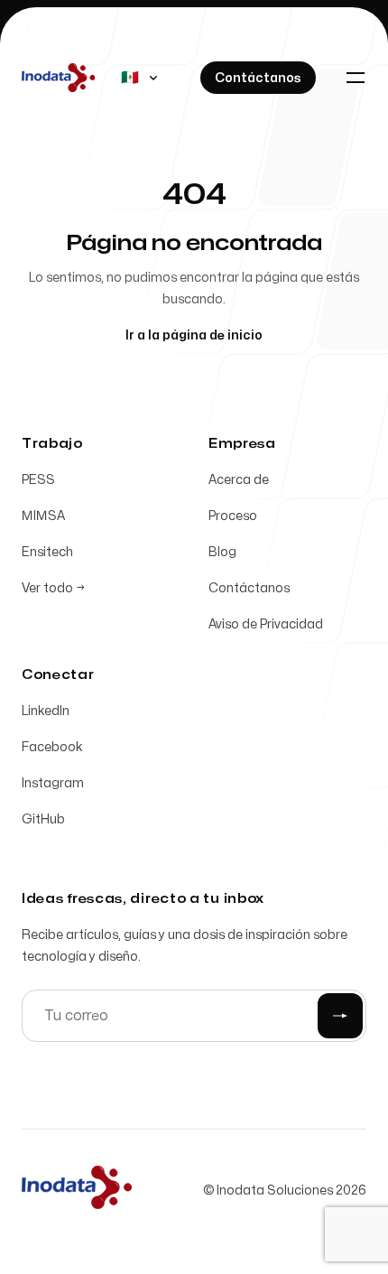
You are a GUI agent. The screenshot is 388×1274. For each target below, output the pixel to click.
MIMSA (43, 516)
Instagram (53, 783)
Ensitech (47, 552)
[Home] (58, 77)
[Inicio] (77, 1187)
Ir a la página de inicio (194, 335)
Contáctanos (249, 588)
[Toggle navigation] (355, 78)
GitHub (43, 819)
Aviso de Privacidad (265, 624)
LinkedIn (45, 711)
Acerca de (238, 480)
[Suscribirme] (340, 1015)
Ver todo (53, 588)
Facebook (52, 747)
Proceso (232, 516)
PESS (38, 480)
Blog (222, 552)
